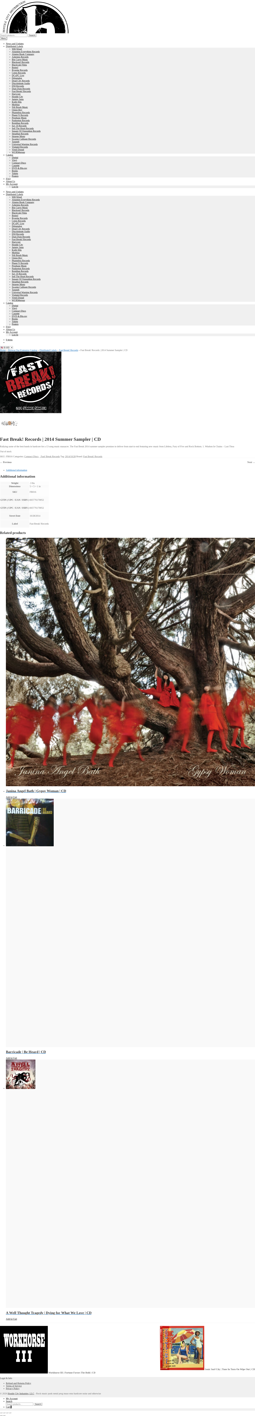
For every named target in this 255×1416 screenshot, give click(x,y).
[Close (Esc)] (10, 1412)
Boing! (15, 67)
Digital (15, 157)
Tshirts (15, 173)
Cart (9, 1407)
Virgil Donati (18, 149)
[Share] (7, 1412)
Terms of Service (14, 1386)
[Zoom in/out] (1, 1412)
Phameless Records (21, 112)
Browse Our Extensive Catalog (22, 350)
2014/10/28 (70, 456)
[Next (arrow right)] (4, 1415)
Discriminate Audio (21, 83)
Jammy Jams (18, 99)
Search (32, 35)
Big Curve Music (20, 59)
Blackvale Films (19, 65)
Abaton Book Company (23, 54)
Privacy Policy (12, 1388)
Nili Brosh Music (20, 107)
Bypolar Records (20, 70)
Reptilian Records (20, 123)
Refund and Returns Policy (18, 1383)
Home (3, 350)
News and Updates (15, 43)
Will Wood (17, 49)
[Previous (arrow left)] (1, 1415)
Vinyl (14, 160)
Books (15, 171)
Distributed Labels (14, 46)
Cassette (15, 165)
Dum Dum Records (21, 88)
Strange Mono (18, 136)
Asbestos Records (20, 57)
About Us (10, 181)
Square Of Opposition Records (26, 131)
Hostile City (17, 96)
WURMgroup (18, 152)
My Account (12, 184)
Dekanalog (17, 78)
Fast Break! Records (21, 91)
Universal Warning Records (25, 144)
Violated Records (20, 147)
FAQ (8, 178)
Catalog (9, 155)
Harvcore (16, 94)
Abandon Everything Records (26, 51)
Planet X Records (20, 115)
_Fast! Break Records (50, 456)
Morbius (16, 104)
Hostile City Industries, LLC (21, 1393)
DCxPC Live (18, 75)
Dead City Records (21, 80)
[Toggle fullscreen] (4, 1412)
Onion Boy (17, 110)
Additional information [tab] (16, 470)
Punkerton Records (21, 120)
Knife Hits (17, 102)
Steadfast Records (20, 133)
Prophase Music (19, 118)
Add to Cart (11, 797)
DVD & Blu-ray (19, 168)
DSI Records (18, 86)
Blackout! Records (20, 62)
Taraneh (15, 141)
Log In (15, 186)
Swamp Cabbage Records (24, 139)
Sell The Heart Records (23, 128)
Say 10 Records (19, 126)
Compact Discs (19, 163)
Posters (15, 176)
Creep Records (19, 73)
